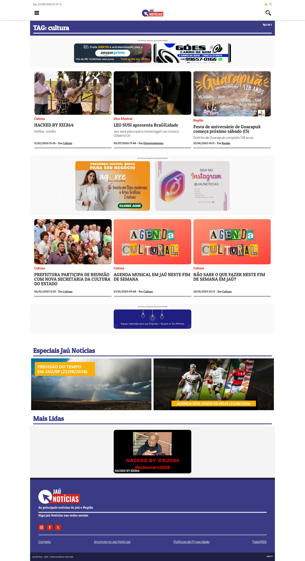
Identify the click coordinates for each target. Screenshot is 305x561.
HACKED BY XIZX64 (53, 125)
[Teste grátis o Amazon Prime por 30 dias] (112, 61)
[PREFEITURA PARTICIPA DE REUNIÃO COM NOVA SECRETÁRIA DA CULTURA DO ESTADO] (73, 242)
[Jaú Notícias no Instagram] (41, 527)
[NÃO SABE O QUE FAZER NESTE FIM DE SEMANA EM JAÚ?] (232, 242)
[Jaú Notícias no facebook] (50, 527)
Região (198, 120)
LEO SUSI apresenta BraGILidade (146, 125)
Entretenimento (153, 143)
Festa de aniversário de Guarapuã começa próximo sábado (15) (226, 128)
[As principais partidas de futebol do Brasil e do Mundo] (214, 409)
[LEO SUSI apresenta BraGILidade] (152, 93)
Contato (44, 541)
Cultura (39, 118)
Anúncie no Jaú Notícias (112, 541)
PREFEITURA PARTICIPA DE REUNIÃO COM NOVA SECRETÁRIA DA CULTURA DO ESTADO (72, 279)
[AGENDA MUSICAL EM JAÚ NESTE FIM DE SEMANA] (152, 242)
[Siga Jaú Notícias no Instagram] (192, 209)
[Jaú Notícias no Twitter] (58, 527)
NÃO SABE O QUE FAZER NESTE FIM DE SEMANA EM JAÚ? (229, 276)
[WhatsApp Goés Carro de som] (192, 61)
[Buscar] (268, 13)
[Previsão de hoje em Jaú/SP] (91, 409)
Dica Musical (123, 118)
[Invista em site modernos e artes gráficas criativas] (112, 209)
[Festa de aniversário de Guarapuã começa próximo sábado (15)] (232, 94)
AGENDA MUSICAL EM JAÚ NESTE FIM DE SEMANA (152, 276)
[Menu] (37, 13)
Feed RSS (260, 541)
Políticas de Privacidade (191, 541)
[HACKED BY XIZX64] (73, 93)
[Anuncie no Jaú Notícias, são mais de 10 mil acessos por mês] (152, 327)
